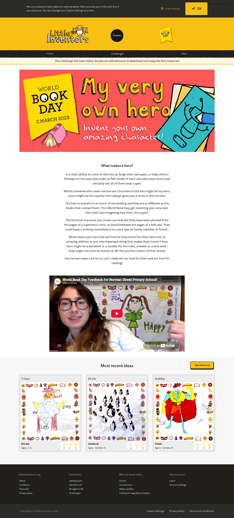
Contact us (24, 484)
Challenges (75, 493)
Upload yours (75, 480)
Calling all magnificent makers (134, 493)
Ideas (184, 53)
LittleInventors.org (217, 3)
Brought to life (76, 489)
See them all (202, 365)
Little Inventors (68, 34)
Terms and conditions (201, 511)
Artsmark (24, 489)
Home (50, 53)
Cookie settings (155, 511)
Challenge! (117, 54)
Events (122, 480)
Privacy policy (25, 493)
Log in (172, 480)
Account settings (177, 484)
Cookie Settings (172, 8)
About (22, 480)
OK (199, 8)
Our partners (125, 484)
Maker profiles (126, 489)
